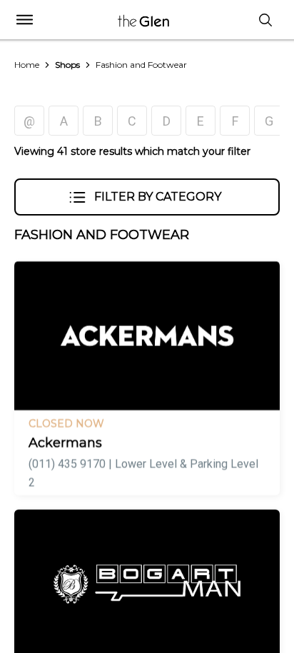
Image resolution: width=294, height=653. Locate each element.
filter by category (157, 196)
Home (26, 64)
